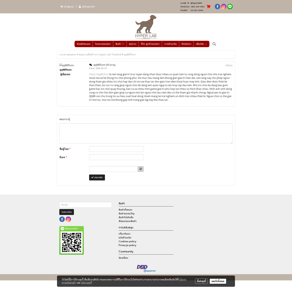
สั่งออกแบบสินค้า (128, 221)
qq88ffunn (130, 54)
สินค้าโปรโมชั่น (126, 217)
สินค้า (118, 44)
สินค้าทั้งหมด (125, 210)
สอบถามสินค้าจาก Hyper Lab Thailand (100, 54)
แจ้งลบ (229, 65)
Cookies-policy (127, 241)
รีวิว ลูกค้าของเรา (150, 44)
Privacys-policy (127, 245)
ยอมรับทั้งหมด (218, 281)
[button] (214, 44)
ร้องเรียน (123, 258)
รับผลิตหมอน (83, 44)
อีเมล (63, 157)
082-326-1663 (197, 6)
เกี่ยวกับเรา (124, 234)
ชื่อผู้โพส (65, 149)
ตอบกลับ (98, 177)
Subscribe (67, 212)
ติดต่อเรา (186, 44)
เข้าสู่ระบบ (68, 7)
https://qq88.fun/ (99, 74)
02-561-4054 (197, 10)
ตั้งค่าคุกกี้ (201, 281)
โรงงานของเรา (103, 44)
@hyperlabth (196, 3)
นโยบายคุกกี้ (86, 282)
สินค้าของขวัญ (126, 213)
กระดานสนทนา (67, 54)
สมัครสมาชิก (88, 7)
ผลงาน (132, 44)
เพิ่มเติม (200, 44)
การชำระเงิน (170, 44)
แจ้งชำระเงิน (125, 237)
